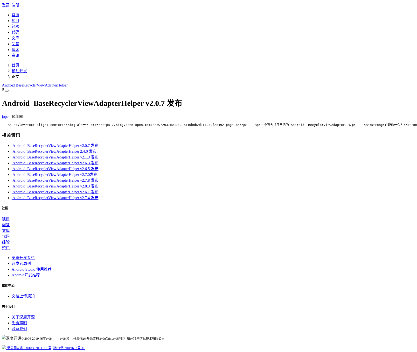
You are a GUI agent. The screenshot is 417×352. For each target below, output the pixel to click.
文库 (15, 38)
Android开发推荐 (26, 275)
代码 (15, 32)
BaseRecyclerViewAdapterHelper (42, 85)
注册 (15, 5)
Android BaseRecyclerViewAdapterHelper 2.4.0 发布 (54, 151)
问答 (15, 44)
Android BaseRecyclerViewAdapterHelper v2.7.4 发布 (55, 198)
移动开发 (19, 71)
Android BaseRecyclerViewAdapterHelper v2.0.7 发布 (55, 146)
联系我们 (19, 329)
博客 (15, 50)
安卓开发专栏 (23, 258)
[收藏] (7, 91)
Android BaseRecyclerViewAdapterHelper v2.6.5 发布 (55, 169)
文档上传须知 (23, 296)
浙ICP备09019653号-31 (69, 348)
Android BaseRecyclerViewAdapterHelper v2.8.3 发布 (55, 186)
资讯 (15, 55)
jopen (6, 117)
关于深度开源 (23, 317)
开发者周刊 (21, 263)
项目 (15, 21)
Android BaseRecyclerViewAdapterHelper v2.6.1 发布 (55, 192)
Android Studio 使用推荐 (32, 269)
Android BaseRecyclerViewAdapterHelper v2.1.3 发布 (55, 157)
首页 (15, 15)
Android (8, 85)
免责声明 (19, 323)
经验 (15, 26)
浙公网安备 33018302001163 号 (28, 348)
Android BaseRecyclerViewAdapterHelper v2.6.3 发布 (55, 163)
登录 (6, 5)
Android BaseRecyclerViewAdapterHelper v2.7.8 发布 (55, 180)
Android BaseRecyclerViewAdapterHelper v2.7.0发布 (54, 174)
